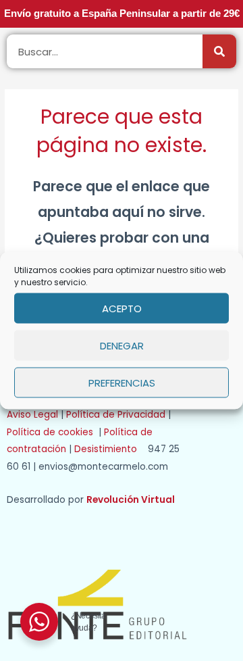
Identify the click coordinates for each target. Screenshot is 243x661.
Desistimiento (109, 449)
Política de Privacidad (115, 414)
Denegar (122, 345)
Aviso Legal (32, 414)
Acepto (122, 308)
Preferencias (121, 382)
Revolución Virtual (130, 499)
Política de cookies (53, 432)
